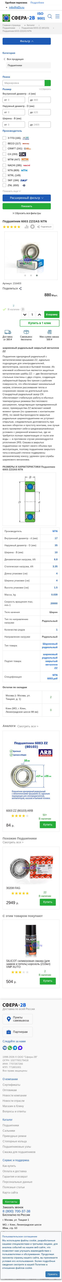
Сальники (9, 1130)
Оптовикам (10, 1090)
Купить (47, 824)
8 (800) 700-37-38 (16, 1211)
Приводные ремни (14, 1136)
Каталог (8, 1120)
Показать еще (10, 191)
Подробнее (37, 2)
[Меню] (57, 16)
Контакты (11, 1201)
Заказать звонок (13, 1207)
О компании (10, 1079)
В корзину (52, 314)
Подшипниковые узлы (17, 1146)
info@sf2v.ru (16, 7)
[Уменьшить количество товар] (24, 314)
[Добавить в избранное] (32, 226)
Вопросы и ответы (14, 1111)
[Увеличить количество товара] (39, 314)
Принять (53, 1274)
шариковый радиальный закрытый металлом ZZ (50, 661)
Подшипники (11, 1125)
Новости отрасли (13, 1100)
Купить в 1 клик (39, 323)
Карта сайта (10, 1192)
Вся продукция (15, 59)
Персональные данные (17, 1182)
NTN (55, 531)
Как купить (9, 1166)
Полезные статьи (14, 1187)
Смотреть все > (27, 726)
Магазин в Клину (13, 1106)
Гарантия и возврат (15, 1176)
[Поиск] (50, 16)
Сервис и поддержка (16, 1160)
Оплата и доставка (15, 1171)
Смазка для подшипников (19, 1152)
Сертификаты (11, 1085)
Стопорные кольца (15, 1141)
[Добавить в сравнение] (27, 227)
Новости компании (15, 1095)
